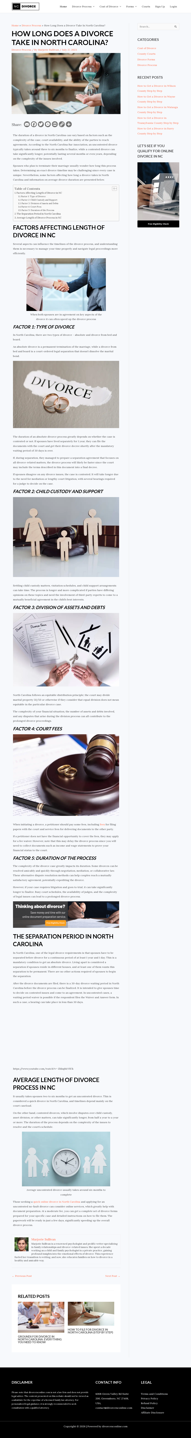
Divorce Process (82, 6)
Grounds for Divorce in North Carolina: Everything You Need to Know (40, 1339)
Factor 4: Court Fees (31, 206)
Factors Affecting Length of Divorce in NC (39, 192)
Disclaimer (147, 1407)
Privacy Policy (149, 1398)
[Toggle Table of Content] (113, 188)
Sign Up (160, 6)
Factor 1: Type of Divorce (33, 196)
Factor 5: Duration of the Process (38, 210)
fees (102, 824)
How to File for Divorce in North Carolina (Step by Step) (90, 1331)
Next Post (112, 1276)
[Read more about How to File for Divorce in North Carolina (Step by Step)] (91, 1313)
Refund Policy (149, 1403)
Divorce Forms (146, 59)
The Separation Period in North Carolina (39, 213)
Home (63, 6)
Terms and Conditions (154, 1393)
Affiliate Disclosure (152, 1412)
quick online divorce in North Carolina (56, 1201)
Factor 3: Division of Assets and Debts (40, 203)
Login (173, 6)
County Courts (146, 53)
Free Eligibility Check (158, 224)
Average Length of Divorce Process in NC (39, 217)
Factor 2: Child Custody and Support (39, 200)
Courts (146, 6)
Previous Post (22, 1276)
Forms (130, 6)
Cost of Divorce (109, 6)
